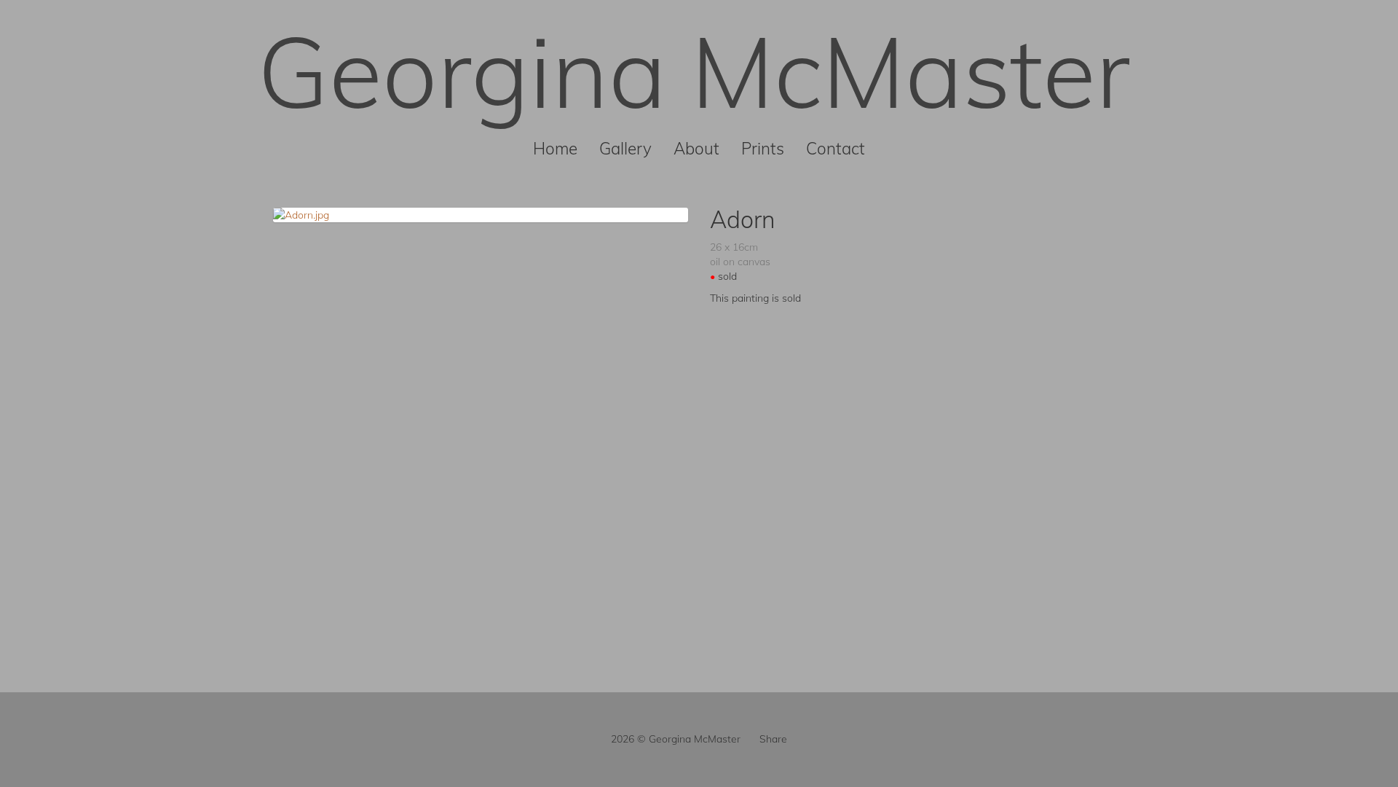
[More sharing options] (750, 739)
